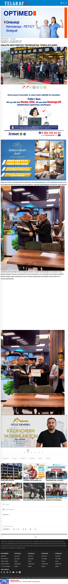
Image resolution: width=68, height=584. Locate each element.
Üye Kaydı (17, 558)
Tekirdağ (32, 458)
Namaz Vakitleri (5, 563)
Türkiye (48, 458)
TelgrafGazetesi (4, 39)
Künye (16, 561)
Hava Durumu (4, 558)
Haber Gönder (4, 561)
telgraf (40, 458)
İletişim (16, 566)
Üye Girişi (16, 556)
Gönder (6, 529)
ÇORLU (15, 458)
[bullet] (25, 529)
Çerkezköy (13, 39)
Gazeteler (3, 556)
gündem (23, 458)
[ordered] (23, 529)
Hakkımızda (17, 563)
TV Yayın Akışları (5, 566)
